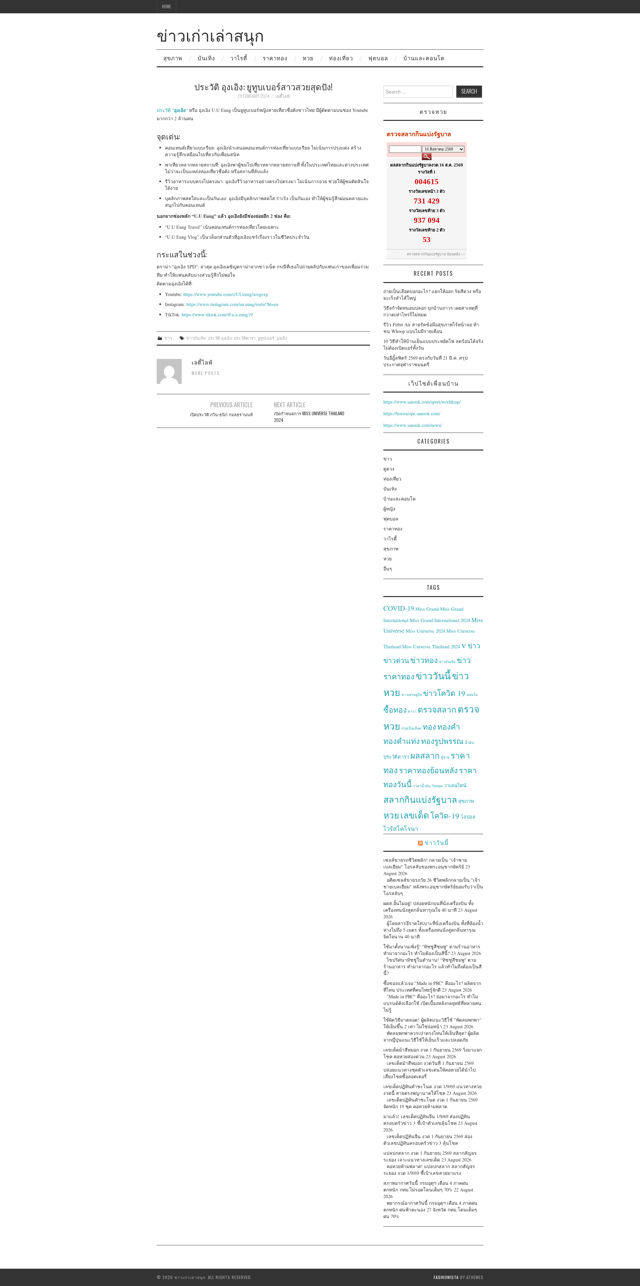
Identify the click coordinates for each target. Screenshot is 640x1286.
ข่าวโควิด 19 (444, 693)
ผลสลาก (425, 755)
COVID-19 (398, 608)
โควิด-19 (444, 815)
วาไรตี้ (238, 58)
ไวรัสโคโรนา (400, 828)
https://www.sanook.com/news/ (412, 425)
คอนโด (472, 694)
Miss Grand (427, 609)
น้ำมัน (469, 742)
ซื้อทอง (395, 710)
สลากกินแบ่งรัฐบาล (420, 799)
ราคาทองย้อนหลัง (428, 770)
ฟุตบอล (378, 58)
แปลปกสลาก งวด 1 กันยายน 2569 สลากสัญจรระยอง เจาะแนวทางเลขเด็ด (430, 1156)
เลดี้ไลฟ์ (282, 96)
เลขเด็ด (414, 815)
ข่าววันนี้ (433, 675)
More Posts (206, 373)
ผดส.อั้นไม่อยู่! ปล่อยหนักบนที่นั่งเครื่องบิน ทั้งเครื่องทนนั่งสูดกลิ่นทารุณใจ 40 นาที (428, 906)
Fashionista (446, 1277)
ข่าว (168, 338)
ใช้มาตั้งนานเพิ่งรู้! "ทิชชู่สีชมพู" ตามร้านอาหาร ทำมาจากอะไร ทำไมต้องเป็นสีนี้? (431, 949)
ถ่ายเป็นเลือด (411, 728)
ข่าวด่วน (396, 660)
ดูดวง (388, 469)
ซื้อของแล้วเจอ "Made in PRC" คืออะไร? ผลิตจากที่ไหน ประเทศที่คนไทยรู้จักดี (432, 986)
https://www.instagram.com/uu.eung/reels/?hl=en (232, 304)
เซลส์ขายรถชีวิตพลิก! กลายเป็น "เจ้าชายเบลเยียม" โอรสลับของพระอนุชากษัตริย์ (425, 863)
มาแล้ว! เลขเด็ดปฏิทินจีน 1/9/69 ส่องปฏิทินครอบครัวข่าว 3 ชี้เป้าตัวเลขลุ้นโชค (426, 1119)
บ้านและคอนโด (424, 58)
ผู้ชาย (445, 757)
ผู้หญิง (389, 508)
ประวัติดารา (245, 338)
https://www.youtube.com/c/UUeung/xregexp (225, 294)
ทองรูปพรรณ (442, 741)
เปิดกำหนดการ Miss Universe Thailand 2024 (309, 416)
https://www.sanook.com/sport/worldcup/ (422, 402)
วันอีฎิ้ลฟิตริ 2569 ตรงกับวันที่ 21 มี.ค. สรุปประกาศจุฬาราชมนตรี (425, 361)
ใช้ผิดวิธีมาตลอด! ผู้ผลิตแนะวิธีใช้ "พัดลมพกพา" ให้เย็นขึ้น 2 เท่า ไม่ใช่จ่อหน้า (432, 1023)
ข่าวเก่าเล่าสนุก (210, 34)
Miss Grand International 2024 (440, 620)
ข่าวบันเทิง (196, 338)
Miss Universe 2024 (425, 631)
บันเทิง (206, 58)
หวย (308, 58)
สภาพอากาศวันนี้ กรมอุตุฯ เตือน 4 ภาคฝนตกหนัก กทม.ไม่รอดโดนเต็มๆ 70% (425, 1186)
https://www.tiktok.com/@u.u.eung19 (217, 314)
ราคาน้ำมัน (421, 786)
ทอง (429, 727)
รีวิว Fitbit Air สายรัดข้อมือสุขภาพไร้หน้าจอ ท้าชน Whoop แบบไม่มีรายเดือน (431, 327)
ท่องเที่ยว (341, 58)
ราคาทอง (275, 58)
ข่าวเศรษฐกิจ (411, 694)
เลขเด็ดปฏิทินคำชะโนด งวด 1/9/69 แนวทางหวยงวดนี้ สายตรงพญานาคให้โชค (432, 1089)
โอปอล (468, 816)
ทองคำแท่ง (401, 741)
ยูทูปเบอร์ (266, 338)
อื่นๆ (387, 568)
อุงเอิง (281, 338)
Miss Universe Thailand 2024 (431, 646)
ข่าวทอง (424, 660)
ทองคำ (448, 727)
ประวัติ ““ (172, 110)
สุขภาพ (172, 58)
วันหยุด (437, 786)
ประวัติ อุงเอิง (220, 338)
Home (166, 6)
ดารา (412, 711)
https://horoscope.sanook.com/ (411, 413)
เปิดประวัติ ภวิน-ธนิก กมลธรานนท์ (221, 414)
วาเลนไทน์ (455, 785)
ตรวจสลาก (437, 709)
